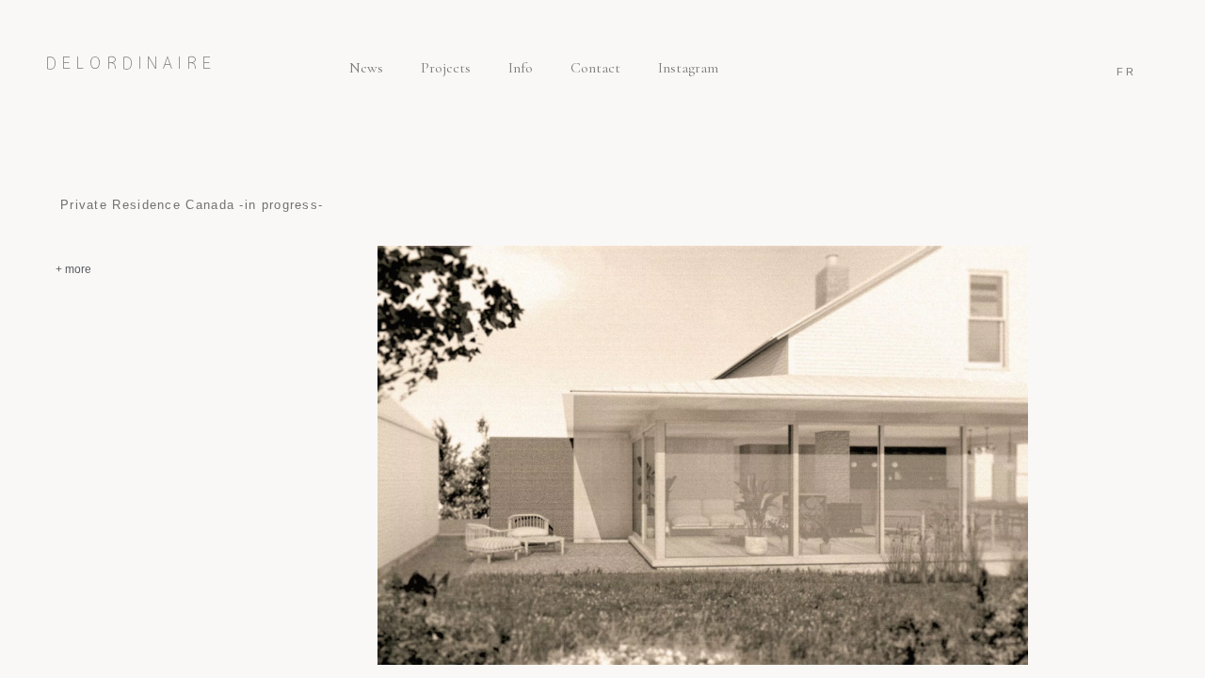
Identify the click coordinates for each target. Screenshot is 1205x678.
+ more (73, 269)
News (366, 67)
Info (520, 67)
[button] (147, 267)
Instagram (688, 67)
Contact (595, 67)
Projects (446, 67)
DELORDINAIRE (131, 64)
